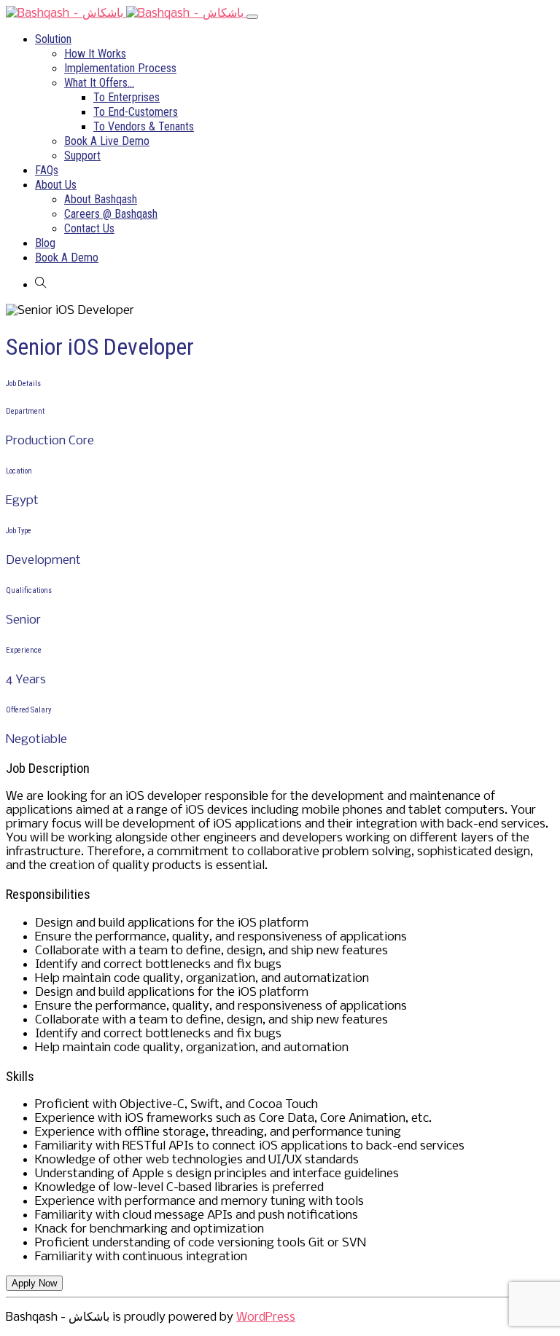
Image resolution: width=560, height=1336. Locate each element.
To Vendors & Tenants (143, 126)
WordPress (265, 1317)
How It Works (95, 53)
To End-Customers (135, 112)
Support (82, 155)
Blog (45, 243)
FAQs (46, 170)
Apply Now (34, 1283)
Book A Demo (66, 257)
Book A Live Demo (106, 141)
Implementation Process (120, 68)
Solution (53, 39)
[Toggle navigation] (252, 17)
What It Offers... (99, 83)
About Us (56, 185)
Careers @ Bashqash (111, 214)
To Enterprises (126, 97)
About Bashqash (100, 199)
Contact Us (89, 228)
